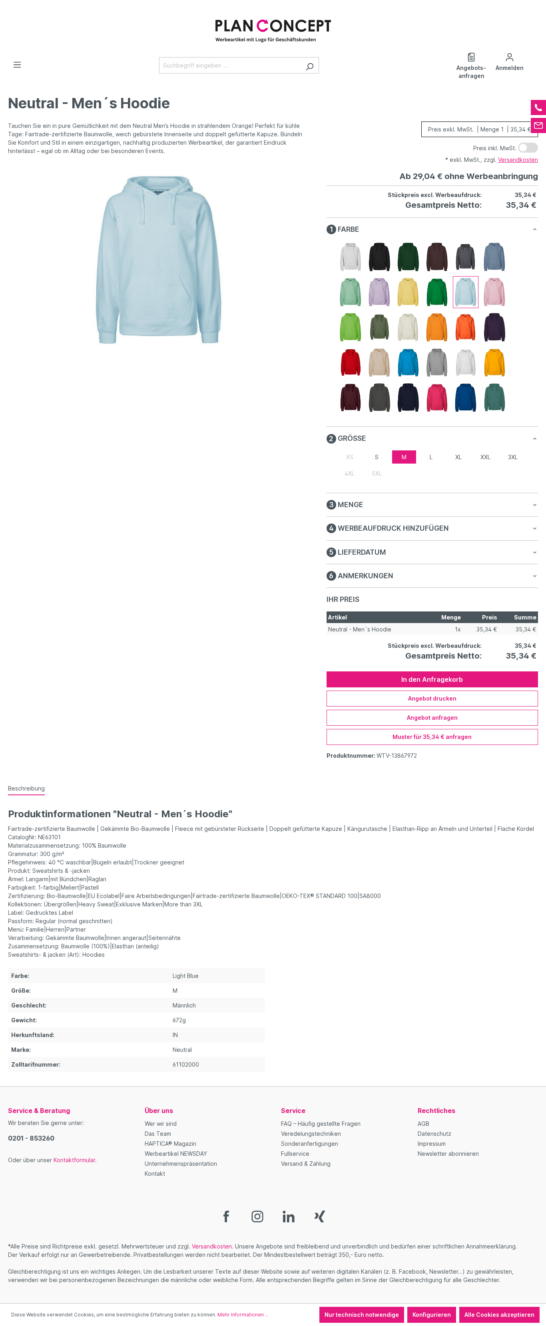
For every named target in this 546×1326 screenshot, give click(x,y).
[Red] (350, 362)
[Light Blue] (465, 292)
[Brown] (437, 257)
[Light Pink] (494, 292)
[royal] (465, 398)
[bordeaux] (350, 398)
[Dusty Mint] (350, 292)
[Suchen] (309, 65)
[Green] (437, 292)
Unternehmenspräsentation (181, 1163)
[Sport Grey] (437, 362)
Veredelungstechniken (311, 1133)
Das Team (158, 1133)
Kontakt (155, 1173)
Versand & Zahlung (306, 1163)
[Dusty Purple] (379, 292)
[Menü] (17, 64)
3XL (513, 457)
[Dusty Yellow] (408, 292)
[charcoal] (379, 398)
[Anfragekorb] (533, 54)
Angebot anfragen (432, 717)
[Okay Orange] (437, 327)
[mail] (538, 125)
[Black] (379, 257)
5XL (377, 473)
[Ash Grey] (350, 257)
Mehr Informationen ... (243, 1315)
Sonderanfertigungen (309, 1143)
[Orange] (465, 327)
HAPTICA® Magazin (170, 1143)
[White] (465, 362)
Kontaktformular (74, 1160)
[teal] (494, 398)
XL (458, 457)
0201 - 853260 (31, 1138)
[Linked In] (289, 1216)
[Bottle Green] (408, 257)
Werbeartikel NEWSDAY (176, 1153)
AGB (423, 1123)
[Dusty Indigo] (494, 257)
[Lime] (350, 327)
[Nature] (408, 327)
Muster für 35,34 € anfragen (432, 736)
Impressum (432, 1143)
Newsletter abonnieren (448, 1153)
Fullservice (295, 1153)
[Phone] (538, 107)
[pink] (437, 398)
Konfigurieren (431, 1314)
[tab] (26, 788)
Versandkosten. (212, 1246)
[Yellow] (494, 362)
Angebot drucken (432, 698)
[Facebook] (226, 1216)
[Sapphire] (408, 362)
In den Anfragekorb (432, 679)
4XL (350, 473)
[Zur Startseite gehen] (273, 26)
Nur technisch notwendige (362, 1314)
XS (349, 457)
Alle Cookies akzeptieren (499, 1314)
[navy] (408, 398)
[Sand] (379, 362)
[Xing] (320, 1216)
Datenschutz (434, 1133)
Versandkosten (518, 159)
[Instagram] (257, 1216)
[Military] (379, 327)
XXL (485, 457)
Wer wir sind (161, 1123)
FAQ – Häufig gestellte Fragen (321, 1123)
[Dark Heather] (465, 257)
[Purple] (494, 327)
